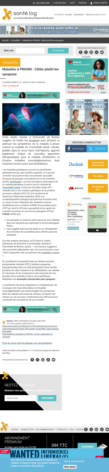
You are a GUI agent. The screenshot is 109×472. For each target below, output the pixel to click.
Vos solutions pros (98, 188)
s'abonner (87, 446)
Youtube (53, 359)
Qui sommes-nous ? (45, 429)
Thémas (82, 3)
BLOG (103, 15)
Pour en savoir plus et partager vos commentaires (27, 343)
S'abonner (48, 398)
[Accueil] (7, 14)
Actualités (59, 15)
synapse (33, 140)
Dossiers (68, 15)
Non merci (70, 467)
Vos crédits (98, 176)
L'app (72, 3)
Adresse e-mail (12, 393)
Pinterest (91, 51)
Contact (80, 429)
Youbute (102, 51)
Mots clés (9, 50)
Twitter (86, 51)
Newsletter (27, 429)
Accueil (5, 40)
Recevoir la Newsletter (86, 142)
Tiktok (96, 51)
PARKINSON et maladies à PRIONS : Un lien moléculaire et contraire (27, 335)
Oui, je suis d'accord (74, 461)
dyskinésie (15, 181)
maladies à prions (50, 252)
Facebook (80, 51)
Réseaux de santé (93, 15)
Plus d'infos (38, 465)
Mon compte (100, 3)
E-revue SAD (60, 3)
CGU (72, 429)
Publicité (62, 429)
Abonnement (79, 15)
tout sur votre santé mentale (97, 163)
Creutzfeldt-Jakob (11, 187)
